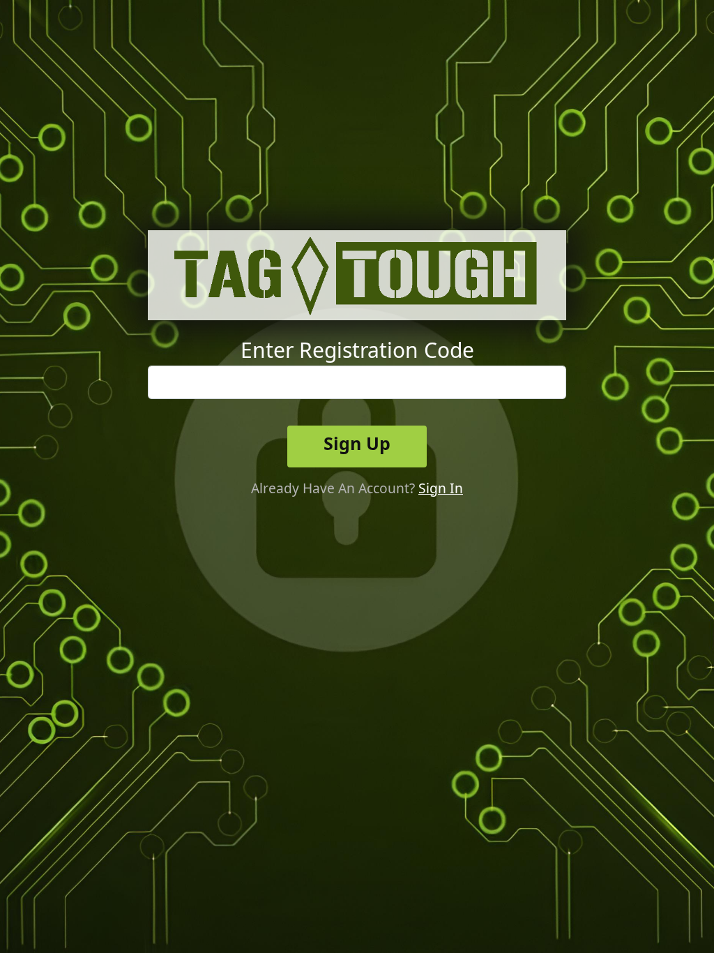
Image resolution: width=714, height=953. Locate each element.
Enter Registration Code (357, 350)
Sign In (440, 488)
